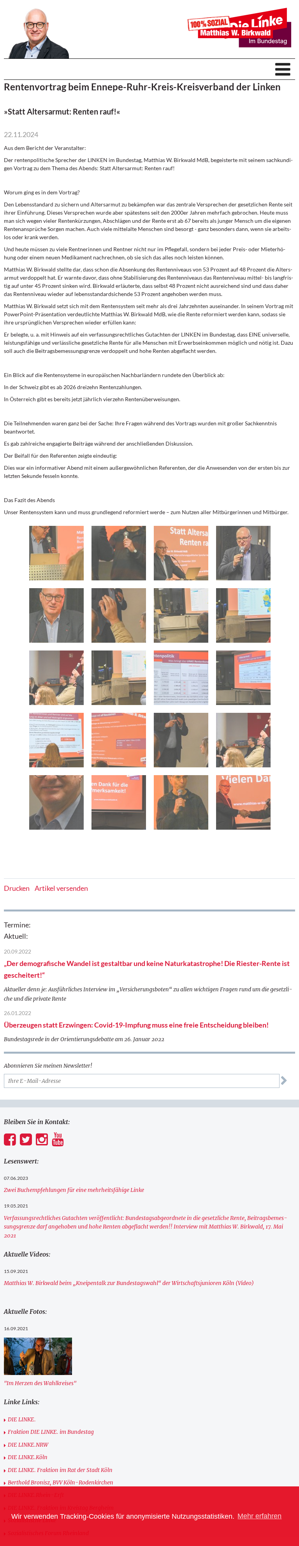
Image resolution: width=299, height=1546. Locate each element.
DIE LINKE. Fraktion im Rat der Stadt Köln (60, 1470)
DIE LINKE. (22, 1419)
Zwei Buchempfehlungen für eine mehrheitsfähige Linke (74, 1189)
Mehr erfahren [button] (259, 1516)
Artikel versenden (61, 888)
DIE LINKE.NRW (28, 1444)
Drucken (17, 888)
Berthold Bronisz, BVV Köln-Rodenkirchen (60, 1482)
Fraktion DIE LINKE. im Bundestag (51, 1431)
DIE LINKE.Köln (27, 1457)
